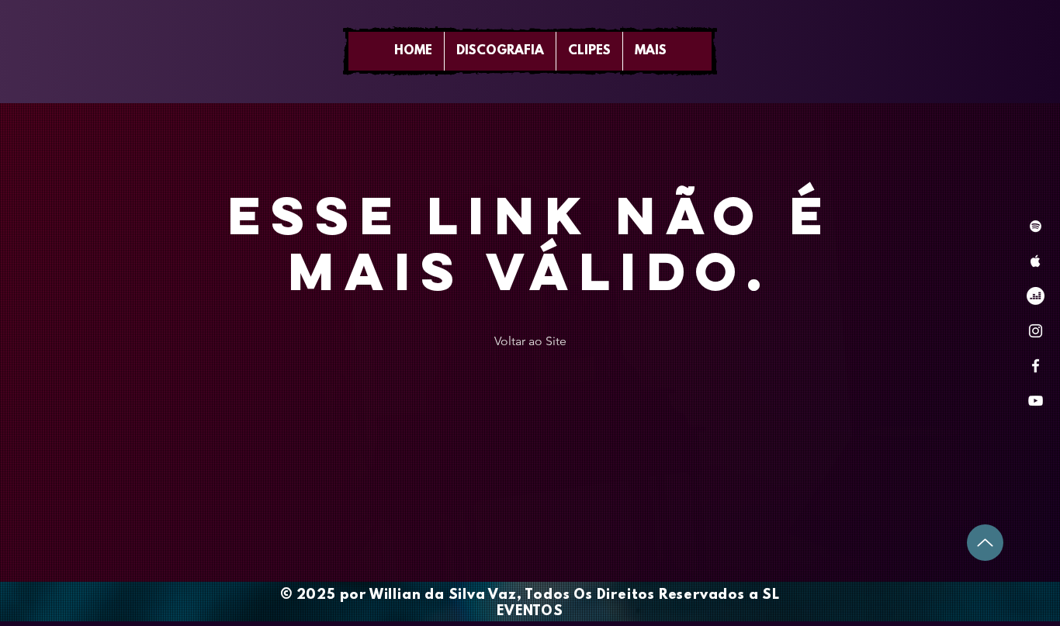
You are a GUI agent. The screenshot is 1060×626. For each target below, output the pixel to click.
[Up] (985, 542)
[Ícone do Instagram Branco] (1035, 331)
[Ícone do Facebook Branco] (1035, 366)
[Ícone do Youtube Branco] (1035, 401)
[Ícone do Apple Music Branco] (1035, 261)
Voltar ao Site (530, 341)
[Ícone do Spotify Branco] (1035, 226)
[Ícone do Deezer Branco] (1035, 296)
